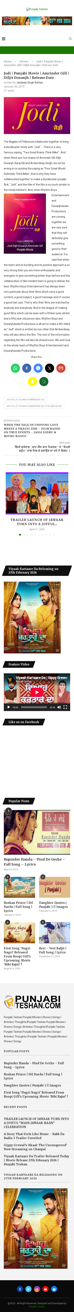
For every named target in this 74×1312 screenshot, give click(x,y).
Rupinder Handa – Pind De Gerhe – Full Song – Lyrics (34, 861)
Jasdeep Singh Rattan (29, 82)
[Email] (54, 1289)
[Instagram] (37, 1289)
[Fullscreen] (65, 707)
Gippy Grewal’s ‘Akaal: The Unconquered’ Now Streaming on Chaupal (35, 1147)
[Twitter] (28, 1289)
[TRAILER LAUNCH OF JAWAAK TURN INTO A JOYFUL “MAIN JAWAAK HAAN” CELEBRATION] (37, 493)
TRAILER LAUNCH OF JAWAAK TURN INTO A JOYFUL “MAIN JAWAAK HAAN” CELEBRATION (36, 1123)
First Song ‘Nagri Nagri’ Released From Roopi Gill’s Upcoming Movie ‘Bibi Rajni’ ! (17, 956)
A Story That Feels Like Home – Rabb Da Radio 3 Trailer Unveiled (34, 1136)
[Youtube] (46, 1289)
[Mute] (59, 707)
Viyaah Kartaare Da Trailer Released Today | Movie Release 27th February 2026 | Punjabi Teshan (36, 1160)
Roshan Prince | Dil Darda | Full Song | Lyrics (18, 907)
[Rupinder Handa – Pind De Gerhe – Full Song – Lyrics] (37, 832)
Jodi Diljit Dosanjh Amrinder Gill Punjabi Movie (34, 406)
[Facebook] (20, 1289)
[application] (37, 692)
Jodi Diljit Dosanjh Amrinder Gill (25, 399)
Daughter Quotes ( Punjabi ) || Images (53, 905)
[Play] (9, 707)
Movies (24, 61)
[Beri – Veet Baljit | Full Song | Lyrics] (54, 932)
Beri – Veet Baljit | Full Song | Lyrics (52, 950)
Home (8, 61)
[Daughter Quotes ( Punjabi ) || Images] (54, 887)
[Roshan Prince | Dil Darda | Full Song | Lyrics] (19, 887)
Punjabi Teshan (37, 1306)
